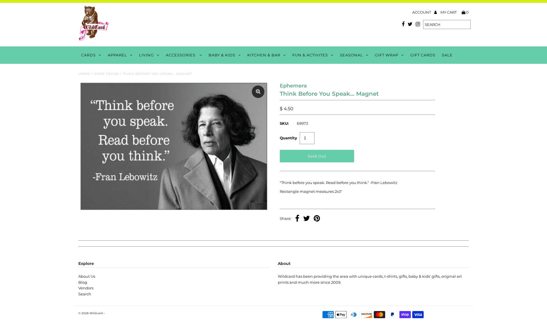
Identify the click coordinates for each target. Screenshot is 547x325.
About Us (86, 276)
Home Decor (106, 74)
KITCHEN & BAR (263, 55)
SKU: (284, 123)
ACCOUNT (422, 12)
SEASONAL (351, 55)
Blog (82, 282)
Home (84, 74)
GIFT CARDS (422, 55)
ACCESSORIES (181, 55)
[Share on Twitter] (306, 219)
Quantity (288, 138)
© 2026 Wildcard (90, 313)
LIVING (146, 55)
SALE (447, 55)
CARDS (88, 55)
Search (84, 294)
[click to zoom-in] (258, 91)
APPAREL (117, 55)
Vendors (85, 288)
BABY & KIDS (222, 55)
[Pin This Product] (317, 219)
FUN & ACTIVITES (310, 55)
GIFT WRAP (386, 55)
